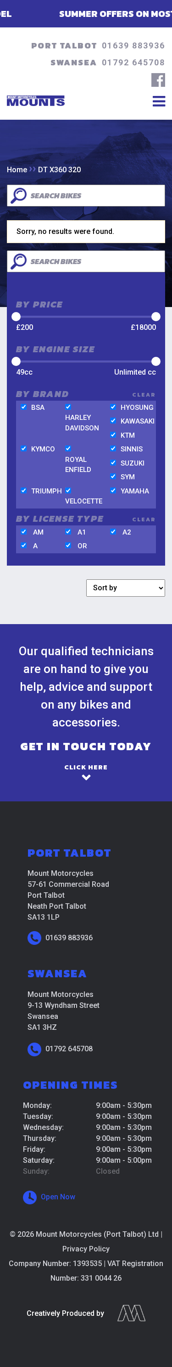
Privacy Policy (86, 1249)
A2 (126, 532)
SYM (128, 477)
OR (82, 546)
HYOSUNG (137, 407)
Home (17, 169)
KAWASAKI (138, 421)
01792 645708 (133, 62)
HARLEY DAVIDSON (82, 422)
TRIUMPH (46, 491)
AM (38, 532)
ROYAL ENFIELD (78, 465)
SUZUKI (132, 463)
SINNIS (132, 449)
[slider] (16, 316)
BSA (37, 407)
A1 (82, 532)
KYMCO (43, 449)
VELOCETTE (83, 501)
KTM (128, 435)
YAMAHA (135, 491)
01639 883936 (133, 45)
